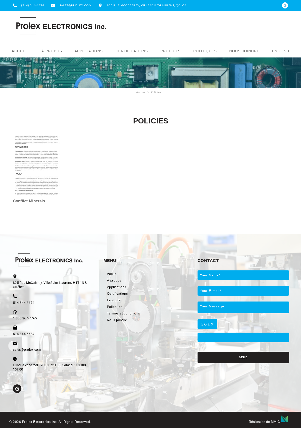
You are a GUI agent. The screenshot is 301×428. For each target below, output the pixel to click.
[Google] (285, 5)
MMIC (275, 422)
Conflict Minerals (29, 201)
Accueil (141, 92)
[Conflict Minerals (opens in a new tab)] (36, 165)
